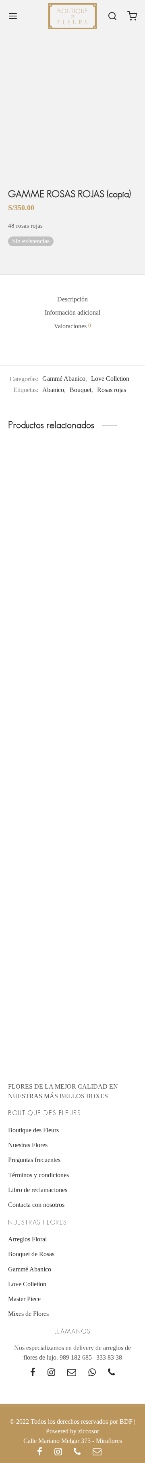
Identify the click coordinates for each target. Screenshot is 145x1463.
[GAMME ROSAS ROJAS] (39, 920)
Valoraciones (72, 326)
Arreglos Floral (27, 1239)
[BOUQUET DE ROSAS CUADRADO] (106, 920)
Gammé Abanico (63, 378)
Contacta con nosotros (36, 1204)
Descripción (72, 299)
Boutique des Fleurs (33, 1130)
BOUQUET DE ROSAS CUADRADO (94, 969)
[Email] (71, 1373)
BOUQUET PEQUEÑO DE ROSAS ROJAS (27, 825)
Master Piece (24, 1298)
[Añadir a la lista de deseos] (66, 540)
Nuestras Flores (28, 1145)
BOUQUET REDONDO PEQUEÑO (23, 548)
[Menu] (13, 16)
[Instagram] (51, 1373)
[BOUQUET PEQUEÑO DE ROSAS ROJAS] (39, 776)
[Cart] (132, 16)
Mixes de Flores (28, 1313)
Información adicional (72, 312)
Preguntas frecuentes (34, 1159)
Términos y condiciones (38, 1175)
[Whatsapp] (92, 1373)
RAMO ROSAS (95, 674)
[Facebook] (33, 1373)
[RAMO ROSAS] (106, 633)
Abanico (53, 389)
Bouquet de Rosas (31, 1254)
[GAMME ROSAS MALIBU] (106, 776)
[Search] (112, 16)
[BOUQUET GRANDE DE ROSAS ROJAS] (39, 633)
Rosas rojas (111, 389)
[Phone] (111, 1373)
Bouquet (80, 389)
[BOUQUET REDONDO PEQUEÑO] (39, 500)
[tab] (72, 299)
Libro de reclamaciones (37, 1189)
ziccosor (88, 1431)
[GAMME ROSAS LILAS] (106, 500)
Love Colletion (110, 378)
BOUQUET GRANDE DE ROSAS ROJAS (27, 682)
